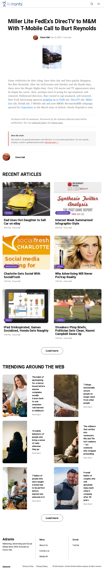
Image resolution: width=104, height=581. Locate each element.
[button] (98, 4)
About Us (43, 545)
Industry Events (62, 213)
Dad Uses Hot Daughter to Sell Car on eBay (25, 221)
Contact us (44, 551)
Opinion (60, 266)
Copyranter (27, 107)
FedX (62, 99)
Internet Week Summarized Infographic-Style (74, 221)
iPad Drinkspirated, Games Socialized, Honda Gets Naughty (26, 328)
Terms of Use (27, 566)
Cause (8, 320)
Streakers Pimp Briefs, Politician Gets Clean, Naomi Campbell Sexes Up (75, 330)
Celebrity (60, 320)
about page (57, 122)
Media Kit (43, 556)
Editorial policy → (52, 142)
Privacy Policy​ (42, 566)
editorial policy (39, 122)
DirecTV (75, 99)
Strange (8, 213)
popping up (49, 99)
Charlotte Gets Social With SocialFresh (22, 275)
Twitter (75, 545)
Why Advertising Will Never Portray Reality (73, 275)
